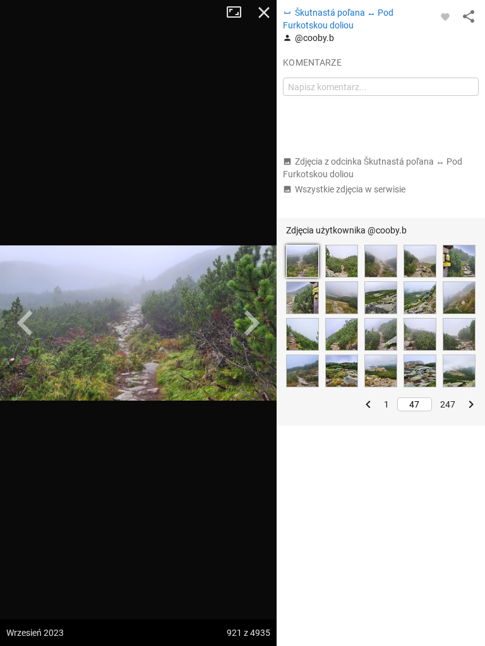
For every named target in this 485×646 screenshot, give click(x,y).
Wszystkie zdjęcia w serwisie (350, 189)
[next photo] (251, 323)
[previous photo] (25, 323)
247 (447, 404)
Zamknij (264, 12)
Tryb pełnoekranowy (238, 12)
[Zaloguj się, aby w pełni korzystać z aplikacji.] (445, 16)
